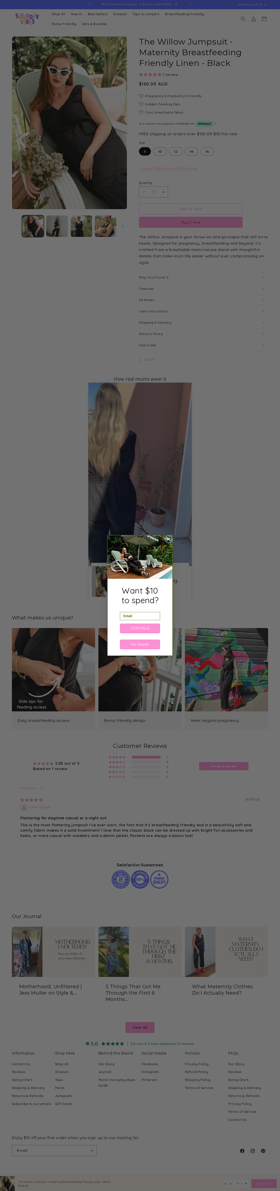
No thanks (140, 644)
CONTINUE (140, 628)
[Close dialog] (168, 539)
